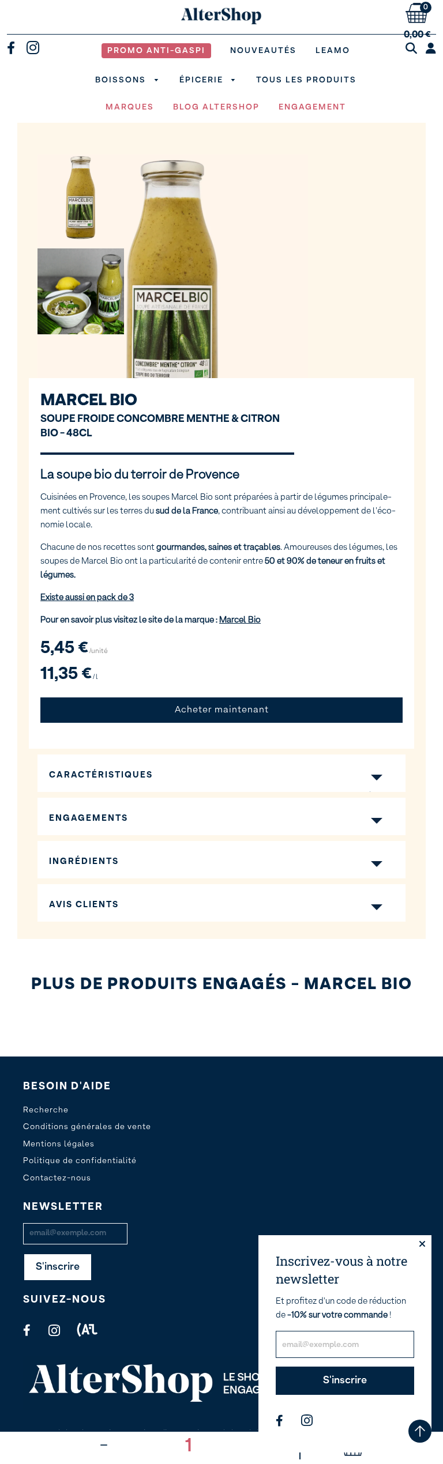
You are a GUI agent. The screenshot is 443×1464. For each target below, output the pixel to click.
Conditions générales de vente (87, 1127)
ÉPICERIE (202, 80)
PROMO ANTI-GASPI (156, 51)
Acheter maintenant (222, 710)
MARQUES (130, 107)
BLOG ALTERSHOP (216, 107)
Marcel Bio (88, 401)
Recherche (46, 1110)
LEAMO (333, 51)
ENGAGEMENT (312, 107)
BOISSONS (122, 80)
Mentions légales (59, 1144)
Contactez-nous (57, 1178)
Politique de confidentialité (80, 1161)
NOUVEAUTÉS (263, 51)
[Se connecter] (431, 49)
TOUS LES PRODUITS (306, 80)
